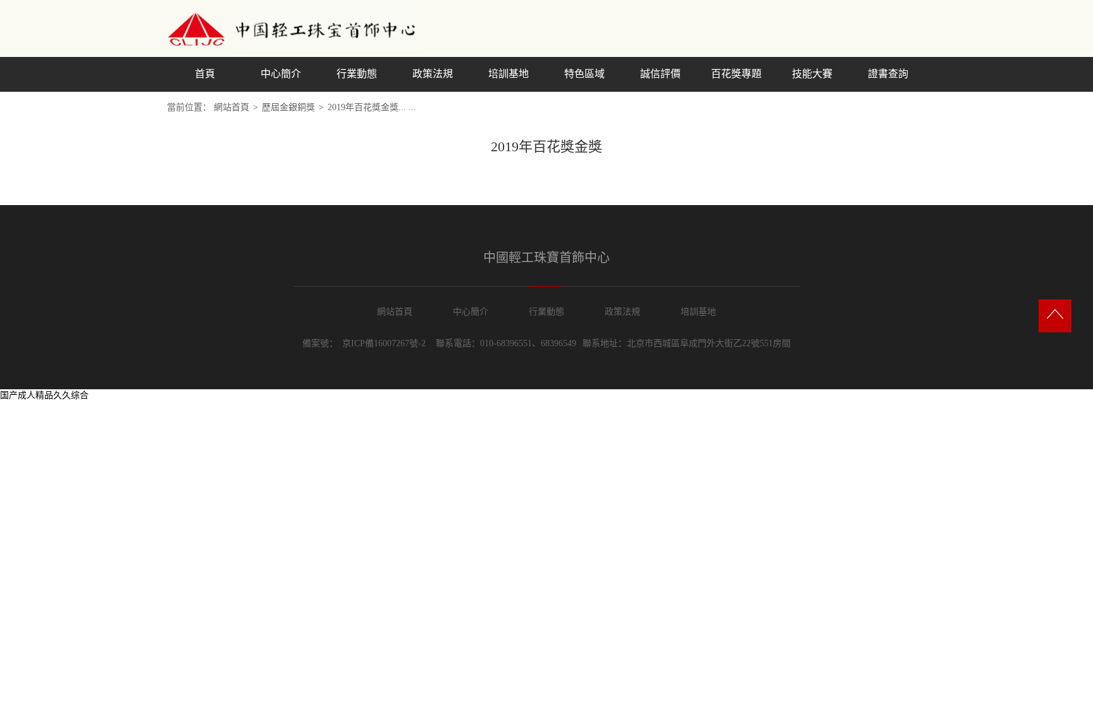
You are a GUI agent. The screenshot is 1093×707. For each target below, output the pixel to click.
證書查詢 (888, 73)
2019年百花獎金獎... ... (372, 107)
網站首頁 (231, 107)
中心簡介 (281, 73)
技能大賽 (812, 73)
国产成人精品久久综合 (44, 395)
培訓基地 (508, 73)
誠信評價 (660, 73)
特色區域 (584, 73)
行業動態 (357, 73)
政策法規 (432, 73)
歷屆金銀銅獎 (288, 107)
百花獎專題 (736, 73)
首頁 (205, 73)
